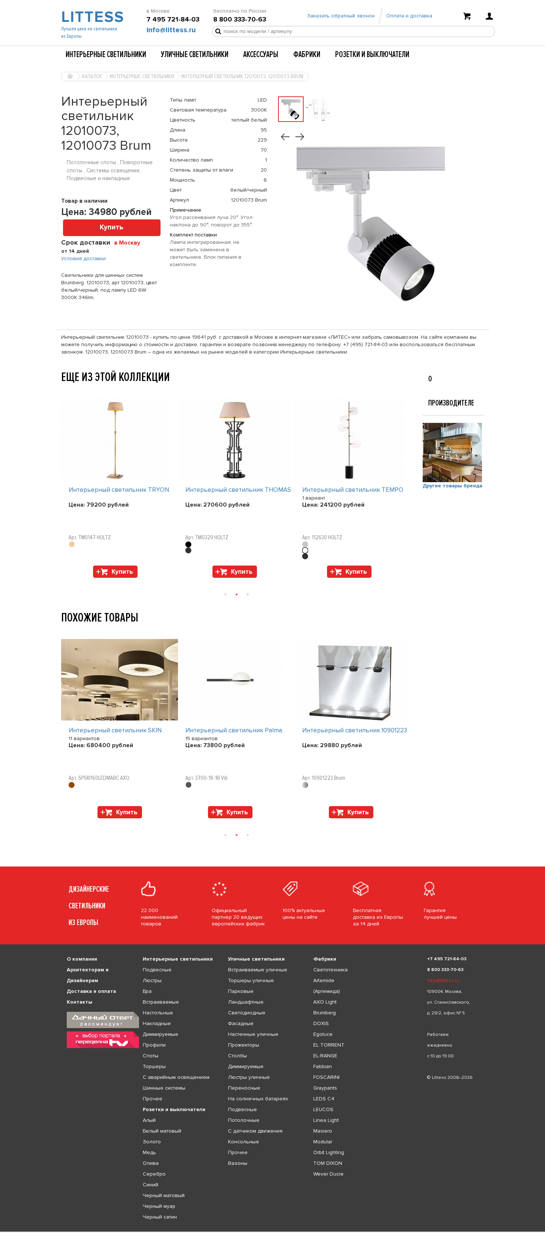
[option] (119, 489)
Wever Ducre (328, 1174)
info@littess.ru (171, 30)
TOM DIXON (327, 1163)
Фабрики (306, 54)
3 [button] (247, 594)
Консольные (243, 1142)
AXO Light (325, 1002)
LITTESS (91, 17)
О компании (82, 959)
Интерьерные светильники (106, 54)
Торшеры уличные (251, 980)
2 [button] (236, 594)
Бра (147, 991)
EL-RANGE (325, 1056)
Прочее (152, 1099)
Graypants (325, 1088)
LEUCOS (323, 1109)
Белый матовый (162, 1131)
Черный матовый (164, 1195)
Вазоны (237, 1163)
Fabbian (322, 1066)
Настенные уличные (253, 1034)
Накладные (157, 1023)
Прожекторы (243, 1045)
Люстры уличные (249, 1077)
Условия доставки (83, 258)
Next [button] (65, 581)
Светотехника (330, 970)
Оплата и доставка (409, 16)
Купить (111, 227)
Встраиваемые (161, 1002)
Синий (150, 1185)
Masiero (322, 1131)
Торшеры (154, 1066)
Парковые (241, 991)
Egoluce (323, 1034)
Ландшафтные (246, 1002)
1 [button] (225, 594)
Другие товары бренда (452, 486)
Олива (151, 1163)
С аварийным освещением (176, 1077)
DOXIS (321, 1023)
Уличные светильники (194, 54)
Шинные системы (164, 1088)
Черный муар (159, 1206)
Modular (322, 1142)
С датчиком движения (255, 1131)
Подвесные (157, 970)
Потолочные (244, 1120)
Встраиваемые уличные (257, 970)
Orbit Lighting (328, 1152)
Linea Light (326, 1120)
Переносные (244, 1088)
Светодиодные (246, 1013)
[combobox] (130, 242)
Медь (149, 1152)
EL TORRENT (328, 1045)
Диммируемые (160, 1034)
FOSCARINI (326, 1077)
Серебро (154, 1174)
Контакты (79, 1002)
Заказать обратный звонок (341, 16)
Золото (152, 1142)
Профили (154, 1045)
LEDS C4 (323, 1099)
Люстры (152, 980)
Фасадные (241, 1023)
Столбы (237, 1056)
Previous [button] (65, 391)
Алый (149, 1120)
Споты (150, 1056)
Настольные (158, 1013)
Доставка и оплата (91, 991)
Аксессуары (260, 54)
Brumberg (324, 1013)
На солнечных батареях (258, 1099)
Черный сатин (160, 1217)
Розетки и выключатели (372, 54)
